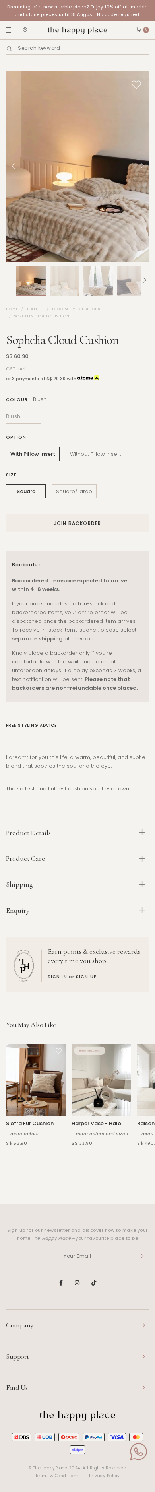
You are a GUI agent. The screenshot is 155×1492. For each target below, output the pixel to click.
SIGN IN (57, 976)
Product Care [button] (25, 858)
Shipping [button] (19, 884)
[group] (31, 281)
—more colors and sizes (100, 1133)
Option (16, 437)
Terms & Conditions (57, 1476)
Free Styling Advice (31, 725)
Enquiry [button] (17, 910)
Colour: (26, 399)
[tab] (77, 834)
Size (11, 474)
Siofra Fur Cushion (30, 1123)
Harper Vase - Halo (96, 1123)
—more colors (22, 1133)
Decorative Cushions (76, 309)
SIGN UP (86, 976)
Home (12, 309)
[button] (10, 281)
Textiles (35, 309)
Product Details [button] (28, 832)
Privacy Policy (104, 1476)
